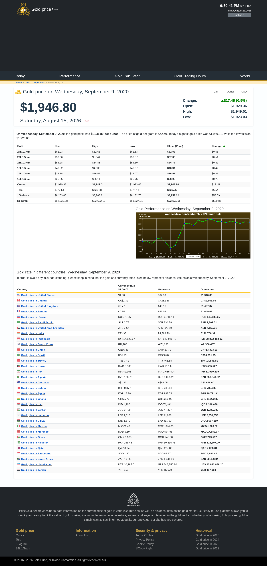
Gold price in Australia (35, 382)
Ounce (20, 535)
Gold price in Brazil (33, 355)
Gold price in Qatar (32, 448)
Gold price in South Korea (37, 344)
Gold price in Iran (32, 371)
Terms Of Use (144, 535)
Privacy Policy (145, 539)
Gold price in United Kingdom (39, 306)
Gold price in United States (37, 295)
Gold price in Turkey (33, 360)
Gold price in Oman (33, 437)
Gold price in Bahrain (34, 387)
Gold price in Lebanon (35, 415)
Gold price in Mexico (34, 426)
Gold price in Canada (34, 300)
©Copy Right (144, 548)
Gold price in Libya (33, 420)
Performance (69, 76)
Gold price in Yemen (33, 469)
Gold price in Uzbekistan (36, 464)
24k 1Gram (23, 548)
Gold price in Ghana (33, 398)
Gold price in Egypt (33, 393)
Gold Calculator (127, 76)
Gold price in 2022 (207, 548)
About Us (82, 535)
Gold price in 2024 (207, 539)
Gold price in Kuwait (33, 366)
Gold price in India (32, 333)
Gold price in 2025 (207, 535)
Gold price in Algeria (33, 377)
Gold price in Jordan (33, 409)
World (245, 76)
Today (20, 76)
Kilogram (21, 544)
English (238, 14)
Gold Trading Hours (190, 76)
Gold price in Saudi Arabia (37, 322)
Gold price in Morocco (35, 431)
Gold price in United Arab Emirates (42, 327)
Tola (18, 539)
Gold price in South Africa (37, 458)
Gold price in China (33, 349)
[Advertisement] (133, 44)
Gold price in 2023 (207, 544)
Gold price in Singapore (35, 453)
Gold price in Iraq (32, 404)
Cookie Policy (145, 544)
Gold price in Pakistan (34, 442)
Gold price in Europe (34, 311)
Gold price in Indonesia (35, 338)
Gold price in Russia (33, 316)
